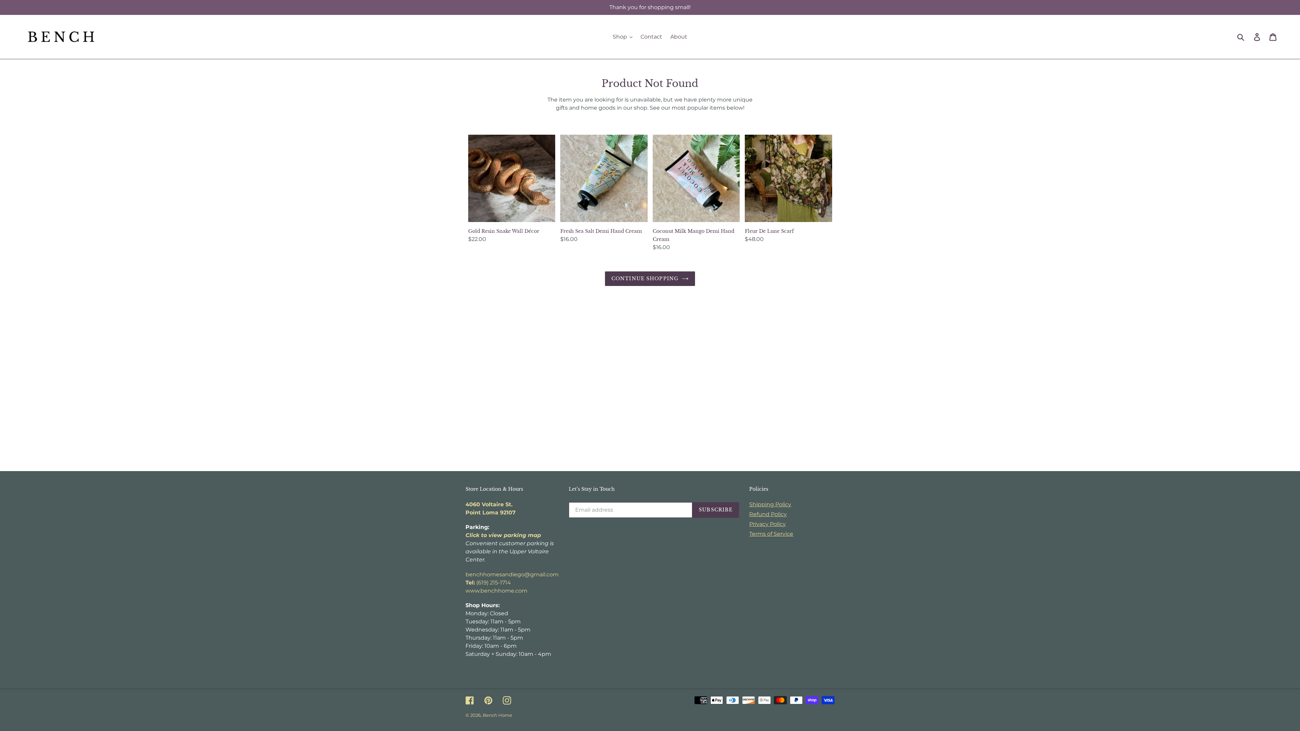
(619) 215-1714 (488, 582)
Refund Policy (768, 514)
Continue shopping (644, 278)
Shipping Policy (770, 504)
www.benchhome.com (496, 591)
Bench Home (497, 715)
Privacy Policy (767, 524)
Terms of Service (771, 534)
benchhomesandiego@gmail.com (512, 574)
